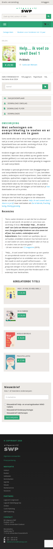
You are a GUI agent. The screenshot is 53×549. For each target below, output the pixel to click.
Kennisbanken (8, 479)
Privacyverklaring (10, 460)
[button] (46, 24)
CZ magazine (28, 247)
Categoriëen (8, 32)
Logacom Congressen (11, 500)
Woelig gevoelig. (13, 206)
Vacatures (7, 491)
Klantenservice (9, 488)
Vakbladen (7, 476)
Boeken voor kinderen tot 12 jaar (31, 32)
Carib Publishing (9, 509)
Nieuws (6, 485)
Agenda (6, 482)
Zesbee (6, 506)
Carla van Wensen (29, 65)
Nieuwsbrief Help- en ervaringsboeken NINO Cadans (25, 405)
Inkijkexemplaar (16, 98)
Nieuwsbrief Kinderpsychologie (20, 410)
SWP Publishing (9, 512)
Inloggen (45, 2)
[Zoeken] (48, 16)
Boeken (6, 473)
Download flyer (15, 108)
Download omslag (17, 103)
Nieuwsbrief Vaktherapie (17, 413)
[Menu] (5, 24)
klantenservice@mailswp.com (17, 542)
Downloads (13, 113)
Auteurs (6, 470)
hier (48, 186)
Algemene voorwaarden (12, 456)
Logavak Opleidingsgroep (12, 503)
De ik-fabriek (36, 203)
